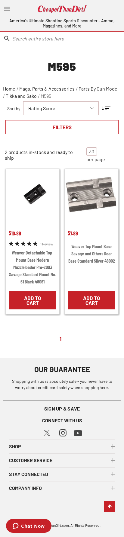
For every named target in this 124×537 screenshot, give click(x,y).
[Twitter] (47, 432)
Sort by (13, 108)
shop (15, 446)
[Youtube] (78, 432)
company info (25, 488)
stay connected (28, 474)
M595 (46, 96)
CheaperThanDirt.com (52, 525)
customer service (30, 460)
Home (9, 88)
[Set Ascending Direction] (106, 108)
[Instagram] (63, 432)
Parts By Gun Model (99, 88)
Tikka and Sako (21, 96)
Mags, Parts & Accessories (47, 88)
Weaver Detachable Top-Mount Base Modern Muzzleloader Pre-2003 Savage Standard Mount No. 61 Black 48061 (32, 267)
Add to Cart (32, 300)
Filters (62, 127)
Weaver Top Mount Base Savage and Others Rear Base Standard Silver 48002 (91, 253)
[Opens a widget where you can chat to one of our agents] (28, 526)
